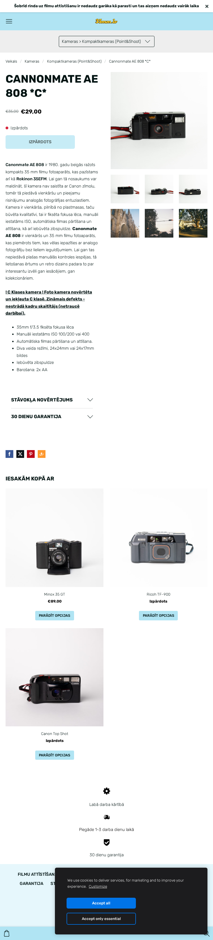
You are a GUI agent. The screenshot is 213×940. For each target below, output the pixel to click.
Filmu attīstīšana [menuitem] (37, 874)
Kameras (32, 61)
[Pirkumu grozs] (6, 933)
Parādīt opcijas (54, 615)
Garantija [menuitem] (31, 883)
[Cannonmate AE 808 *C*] (125, 189)
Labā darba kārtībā (106, 804)
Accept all (101, 903)
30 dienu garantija (107, 854)
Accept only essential (101, 918)
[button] (52, 400)
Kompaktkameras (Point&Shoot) (74, 61)
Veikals (11, 61)
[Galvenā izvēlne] (9, 21)
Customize (98, 886)
